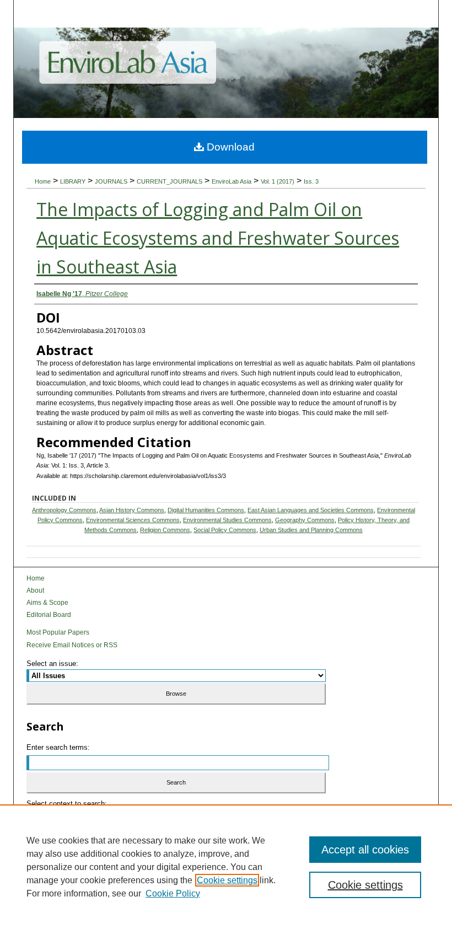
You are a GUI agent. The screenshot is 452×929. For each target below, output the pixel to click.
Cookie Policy (173, 893)
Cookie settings (227, 880)
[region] (226, 866)
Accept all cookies (365, 850)
